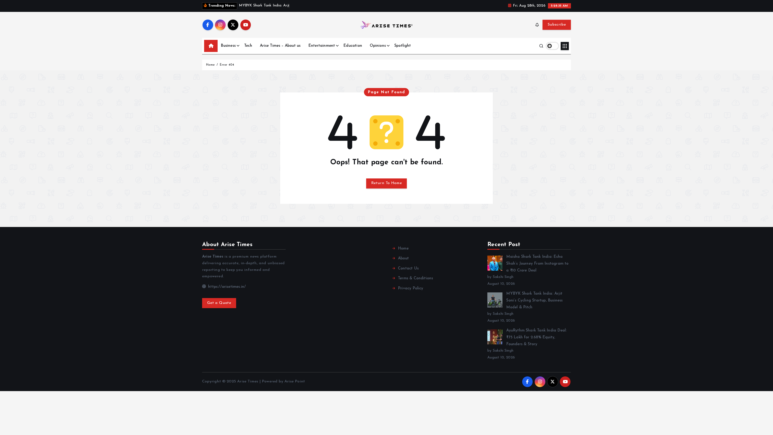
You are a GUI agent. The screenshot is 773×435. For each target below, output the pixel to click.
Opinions (378, 46)
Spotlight (402, 46)
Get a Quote (219, 303)
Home (210, 64)
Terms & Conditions (415, 278)
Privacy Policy (410, 288)
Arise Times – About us (280, 46)
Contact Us (408, 268)
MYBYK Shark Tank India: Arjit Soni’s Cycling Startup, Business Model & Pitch (534, 300)
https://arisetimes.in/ (226, 287)
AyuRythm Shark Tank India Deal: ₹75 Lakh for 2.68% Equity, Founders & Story (536, 337)
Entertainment (321, 46)
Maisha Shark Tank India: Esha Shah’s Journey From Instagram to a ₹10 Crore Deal (537, 263)
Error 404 (227, 64)
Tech (248, 46)
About (403, 258)
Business (228, 46)
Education (352, 46)
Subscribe (557, 25)
